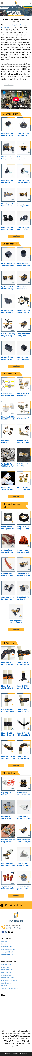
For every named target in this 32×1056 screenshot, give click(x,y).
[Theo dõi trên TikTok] (9, 932)
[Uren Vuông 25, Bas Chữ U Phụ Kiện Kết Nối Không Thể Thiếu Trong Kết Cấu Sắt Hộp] (8, 431)
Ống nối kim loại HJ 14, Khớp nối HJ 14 (8, 711)
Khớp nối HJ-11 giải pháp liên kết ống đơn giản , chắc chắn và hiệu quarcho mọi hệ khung (23, 664)
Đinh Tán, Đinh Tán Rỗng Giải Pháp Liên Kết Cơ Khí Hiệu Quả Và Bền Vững (8, 841)
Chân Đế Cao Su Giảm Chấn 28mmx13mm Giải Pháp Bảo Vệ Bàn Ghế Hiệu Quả (23, 465)
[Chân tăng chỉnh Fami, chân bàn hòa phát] (8, 195)
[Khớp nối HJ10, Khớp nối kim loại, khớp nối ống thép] (8, 724)
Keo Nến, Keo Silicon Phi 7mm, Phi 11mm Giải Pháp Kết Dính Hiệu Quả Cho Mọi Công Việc (7, 488)
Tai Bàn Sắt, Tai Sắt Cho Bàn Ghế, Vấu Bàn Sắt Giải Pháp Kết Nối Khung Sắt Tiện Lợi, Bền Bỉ (7, 465)
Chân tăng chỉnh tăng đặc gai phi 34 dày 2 (7, 134)
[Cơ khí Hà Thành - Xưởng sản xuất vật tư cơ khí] (16, 3)
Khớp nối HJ (8, 643)
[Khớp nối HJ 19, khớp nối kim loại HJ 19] (24, 677)
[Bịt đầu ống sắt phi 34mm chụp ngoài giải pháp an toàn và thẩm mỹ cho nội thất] (24, 254)
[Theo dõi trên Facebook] (2, 932)
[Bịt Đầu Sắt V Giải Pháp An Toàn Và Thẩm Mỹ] (24, 301)
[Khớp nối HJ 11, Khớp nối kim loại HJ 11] (24, 700)
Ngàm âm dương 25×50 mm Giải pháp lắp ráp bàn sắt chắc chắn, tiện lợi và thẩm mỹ (24, 418)
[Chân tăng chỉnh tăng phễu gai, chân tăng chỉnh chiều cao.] (24, 124)
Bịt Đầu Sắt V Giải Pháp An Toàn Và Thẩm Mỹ (23, 311)
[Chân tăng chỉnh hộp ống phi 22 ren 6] (24, 195)
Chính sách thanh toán (8, 949)
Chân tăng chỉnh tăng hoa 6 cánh (23, 158)
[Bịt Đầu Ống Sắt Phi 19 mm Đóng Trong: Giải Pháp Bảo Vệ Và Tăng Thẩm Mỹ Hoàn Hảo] (8, 278)
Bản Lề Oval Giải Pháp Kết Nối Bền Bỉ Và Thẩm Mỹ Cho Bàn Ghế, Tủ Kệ (23, 394)
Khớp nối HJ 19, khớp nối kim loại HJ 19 (23, 687)
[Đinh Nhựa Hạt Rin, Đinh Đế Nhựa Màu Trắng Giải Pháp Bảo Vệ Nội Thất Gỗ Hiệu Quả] (8, 408)
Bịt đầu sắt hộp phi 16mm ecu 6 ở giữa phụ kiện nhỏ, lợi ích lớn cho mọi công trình (24, 841)
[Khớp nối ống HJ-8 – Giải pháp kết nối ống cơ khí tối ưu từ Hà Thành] (24, 724)
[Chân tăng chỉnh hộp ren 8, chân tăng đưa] (8, 218)
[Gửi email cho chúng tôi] (12, 932)
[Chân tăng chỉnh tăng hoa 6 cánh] (24, 148)
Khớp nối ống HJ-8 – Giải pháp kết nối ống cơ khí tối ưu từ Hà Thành (23, 734)
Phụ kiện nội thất (10, 374)
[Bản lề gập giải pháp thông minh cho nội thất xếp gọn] (8, 384)
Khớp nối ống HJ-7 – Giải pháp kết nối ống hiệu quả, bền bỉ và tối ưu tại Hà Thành (8, 757)
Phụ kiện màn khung (7, 978)
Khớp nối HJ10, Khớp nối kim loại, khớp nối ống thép (8, 734)
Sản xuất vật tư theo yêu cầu (9, 988)
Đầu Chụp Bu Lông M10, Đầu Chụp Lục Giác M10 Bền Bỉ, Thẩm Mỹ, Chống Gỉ (8, 335)
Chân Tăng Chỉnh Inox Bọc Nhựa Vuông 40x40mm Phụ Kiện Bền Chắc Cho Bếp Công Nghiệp (23, 598)
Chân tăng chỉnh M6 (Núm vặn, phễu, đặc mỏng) (7, 181)
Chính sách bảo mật (7, 952)
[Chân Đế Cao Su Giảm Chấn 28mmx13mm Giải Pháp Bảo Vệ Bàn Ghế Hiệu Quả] (24, 455)
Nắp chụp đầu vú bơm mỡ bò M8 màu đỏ (7, 794)
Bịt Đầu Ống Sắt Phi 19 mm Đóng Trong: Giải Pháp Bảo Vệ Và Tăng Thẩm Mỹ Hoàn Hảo (7, 288)
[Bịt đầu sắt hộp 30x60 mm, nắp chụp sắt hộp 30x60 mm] (24, 278)
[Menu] (2, 3)
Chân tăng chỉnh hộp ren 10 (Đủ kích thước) (23, 228)
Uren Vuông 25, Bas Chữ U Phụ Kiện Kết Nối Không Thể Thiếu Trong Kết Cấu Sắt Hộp (8, 441)
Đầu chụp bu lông (6, 972)
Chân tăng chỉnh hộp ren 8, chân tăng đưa (7, 228)
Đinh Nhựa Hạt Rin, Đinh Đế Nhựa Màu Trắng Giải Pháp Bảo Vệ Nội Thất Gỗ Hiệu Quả (8, 418)
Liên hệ (3, 944)
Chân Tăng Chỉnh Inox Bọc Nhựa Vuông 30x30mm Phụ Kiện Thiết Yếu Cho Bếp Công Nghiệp (8, 598)
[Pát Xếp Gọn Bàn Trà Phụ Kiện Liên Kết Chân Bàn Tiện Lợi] (24, 478)
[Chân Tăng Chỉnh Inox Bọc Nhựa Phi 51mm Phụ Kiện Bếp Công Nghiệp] (24, 564)
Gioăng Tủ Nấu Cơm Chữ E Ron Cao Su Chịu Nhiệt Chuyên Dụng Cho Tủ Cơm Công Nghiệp (8, 575)
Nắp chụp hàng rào (7, 970)
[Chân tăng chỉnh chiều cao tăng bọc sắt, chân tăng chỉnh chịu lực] (24, 171)
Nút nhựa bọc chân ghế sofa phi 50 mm (24, 888)
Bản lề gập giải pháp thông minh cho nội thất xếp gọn (7, 394)
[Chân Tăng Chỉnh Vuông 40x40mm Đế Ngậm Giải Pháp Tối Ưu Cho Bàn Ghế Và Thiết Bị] (8, 148)
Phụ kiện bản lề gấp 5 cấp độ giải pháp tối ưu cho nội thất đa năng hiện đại (23, 441)
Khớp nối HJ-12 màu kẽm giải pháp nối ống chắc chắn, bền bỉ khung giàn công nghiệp (8, 664)
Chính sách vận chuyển (8, 954)
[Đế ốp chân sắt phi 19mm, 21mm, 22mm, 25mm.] (24, 325)
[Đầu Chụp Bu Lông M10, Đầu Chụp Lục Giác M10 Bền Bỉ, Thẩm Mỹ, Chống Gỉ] (8, 325)
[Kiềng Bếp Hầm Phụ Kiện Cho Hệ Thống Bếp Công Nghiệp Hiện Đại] (8, 518)
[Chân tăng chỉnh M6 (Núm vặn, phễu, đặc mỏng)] (8, 171)
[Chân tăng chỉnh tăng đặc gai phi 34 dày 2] (8, 124)
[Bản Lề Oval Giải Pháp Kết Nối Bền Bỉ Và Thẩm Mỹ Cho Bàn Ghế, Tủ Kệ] (24, 384)
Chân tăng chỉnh (10, 114)
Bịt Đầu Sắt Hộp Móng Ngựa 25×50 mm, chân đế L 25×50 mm (8, 311)
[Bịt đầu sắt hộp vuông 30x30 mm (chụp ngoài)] (24, 348)
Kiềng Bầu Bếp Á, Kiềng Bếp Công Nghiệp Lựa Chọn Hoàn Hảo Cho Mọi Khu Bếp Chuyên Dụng (23, 528)
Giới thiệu (4, 941)
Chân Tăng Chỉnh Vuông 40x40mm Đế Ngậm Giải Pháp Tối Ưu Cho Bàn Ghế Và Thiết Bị (7, 158)
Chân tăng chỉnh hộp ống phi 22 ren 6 (23, 205)
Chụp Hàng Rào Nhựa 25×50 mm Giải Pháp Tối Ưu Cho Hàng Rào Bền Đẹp (23, 864)
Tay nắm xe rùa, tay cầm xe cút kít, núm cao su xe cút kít (8, 888)
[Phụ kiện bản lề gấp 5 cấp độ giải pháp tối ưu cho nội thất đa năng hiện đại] (24, 431)
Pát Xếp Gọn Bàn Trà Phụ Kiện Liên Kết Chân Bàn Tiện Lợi (23, 488)
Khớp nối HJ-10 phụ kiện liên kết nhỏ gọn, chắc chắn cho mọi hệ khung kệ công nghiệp (7, 687)
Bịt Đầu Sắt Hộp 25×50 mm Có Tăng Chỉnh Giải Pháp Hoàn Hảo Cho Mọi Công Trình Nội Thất (7, 358)
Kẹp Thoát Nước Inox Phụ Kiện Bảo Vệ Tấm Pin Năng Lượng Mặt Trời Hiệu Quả (8, 864)
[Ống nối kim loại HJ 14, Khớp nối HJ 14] (8, 700)
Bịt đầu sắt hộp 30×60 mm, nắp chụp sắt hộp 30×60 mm (23, 288)
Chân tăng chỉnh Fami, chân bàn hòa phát (7, 205)
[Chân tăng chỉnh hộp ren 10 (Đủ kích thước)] (24, 218)
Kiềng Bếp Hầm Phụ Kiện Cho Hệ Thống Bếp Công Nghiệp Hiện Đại (7, 528)
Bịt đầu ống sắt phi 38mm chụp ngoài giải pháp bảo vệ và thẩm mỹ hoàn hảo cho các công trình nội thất (8, 264)
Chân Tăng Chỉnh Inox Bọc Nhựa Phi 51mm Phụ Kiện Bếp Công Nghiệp (23, 575)
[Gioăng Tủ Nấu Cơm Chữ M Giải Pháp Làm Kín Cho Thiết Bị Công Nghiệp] (24, 541)
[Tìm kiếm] (30, 3)
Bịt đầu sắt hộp (10, 244)
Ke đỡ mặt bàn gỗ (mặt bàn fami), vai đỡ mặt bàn (23, 794)
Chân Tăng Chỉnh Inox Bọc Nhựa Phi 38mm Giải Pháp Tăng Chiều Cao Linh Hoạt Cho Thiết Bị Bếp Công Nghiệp (15, 622)
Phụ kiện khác (9, 773)
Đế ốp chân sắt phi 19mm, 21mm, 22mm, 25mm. (23, 335)
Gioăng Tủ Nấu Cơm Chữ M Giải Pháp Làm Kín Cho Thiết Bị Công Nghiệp (23, 551)
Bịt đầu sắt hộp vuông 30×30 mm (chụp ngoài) (23, 358)
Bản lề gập (4, 986)
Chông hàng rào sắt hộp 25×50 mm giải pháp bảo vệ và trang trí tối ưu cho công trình (24, 817)
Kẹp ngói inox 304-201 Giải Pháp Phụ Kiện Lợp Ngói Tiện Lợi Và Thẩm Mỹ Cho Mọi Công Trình (8, 817)
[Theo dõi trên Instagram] (6, 932)
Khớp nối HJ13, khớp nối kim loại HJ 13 (23, 757)
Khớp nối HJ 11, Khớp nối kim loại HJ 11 (23, 711)
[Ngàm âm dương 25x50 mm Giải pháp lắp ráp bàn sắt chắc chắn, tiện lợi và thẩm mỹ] (24, 408)
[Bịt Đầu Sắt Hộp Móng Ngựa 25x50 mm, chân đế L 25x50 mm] (8, 301)
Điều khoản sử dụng (7, 946)
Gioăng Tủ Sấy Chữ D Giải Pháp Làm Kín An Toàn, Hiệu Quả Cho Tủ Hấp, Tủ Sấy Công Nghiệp (7, 551)
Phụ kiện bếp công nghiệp (11, 505)
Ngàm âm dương (6, 983)
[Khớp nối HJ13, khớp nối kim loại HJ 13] (24, 747)
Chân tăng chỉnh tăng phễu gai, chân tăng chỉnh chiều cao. (23, 134)
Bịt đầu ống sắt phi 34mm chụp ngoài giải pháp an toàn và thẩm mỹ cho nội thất (23, 264)
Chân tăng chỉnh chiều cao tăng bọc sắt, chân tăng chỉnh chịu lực (24, 181)
